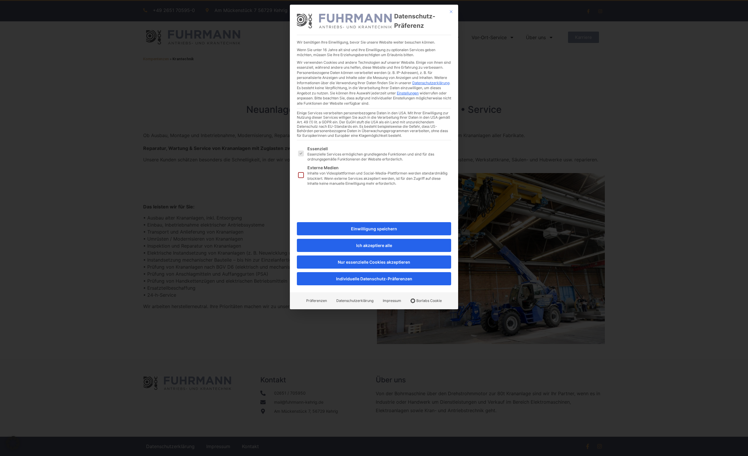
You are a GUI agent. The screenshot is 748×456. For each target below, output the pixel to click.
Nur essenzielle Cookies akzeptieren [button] (374, 262)
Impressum (392, 300)
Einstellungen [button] (408, 93)
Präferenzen (316, 300)
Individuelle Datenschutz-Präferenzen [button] (374, 278)
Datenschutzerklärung (430, 83)
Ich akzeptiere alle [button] (374, 245)
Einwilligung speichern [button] (374, 228)
